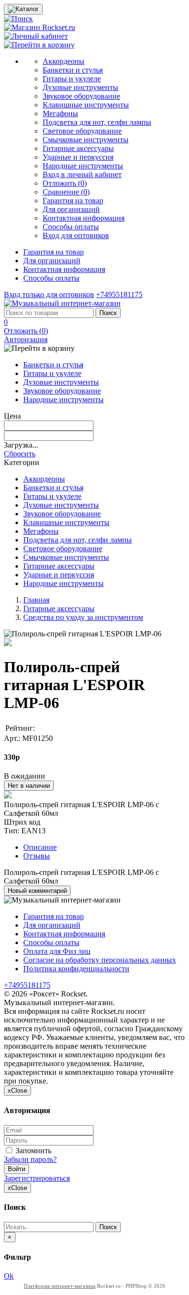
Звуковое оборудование (81, 96)
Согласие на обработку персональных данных (99, 960)
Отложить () (65, 183)
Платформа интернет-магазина (59, 1286)
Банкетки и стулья (73, 70)
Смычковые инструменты (85, 140)
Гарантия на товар (73, 200)
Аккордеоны (63, 61)
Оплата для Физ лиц (57, 951)
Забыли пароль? (30, 1159)
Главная (36, 600)
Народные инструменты (83, 166)
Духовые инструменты (80, 87)
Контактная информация (84, 218)
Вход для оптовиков (76, 235)
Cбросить (19, 454)
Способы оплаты (71, 227)
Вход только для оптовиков (49, 294)
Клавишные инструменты (86, 105)
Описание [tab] (40, 847)
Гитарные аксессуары (78, 148)
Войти (16, 1169)
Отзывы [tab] (36, 856)
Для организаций (71, 209)
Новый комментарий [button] (37, 890)
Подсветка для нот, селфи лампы (97, 122)
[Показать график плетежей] (8, 796)
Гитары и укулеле (72, 79)
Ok (9, 1276)
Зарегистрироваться (37, 1178)
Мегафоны (60, 113)
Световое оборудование (82, 131)
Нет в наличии (29, 785)
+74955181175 (119, 294)
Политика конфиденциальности (76, 968)
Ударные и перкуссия (78, 157)
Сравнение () (66, 192)
